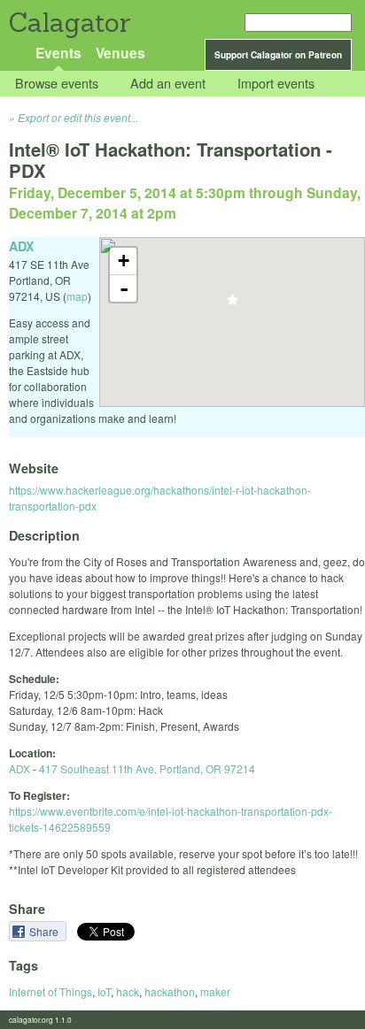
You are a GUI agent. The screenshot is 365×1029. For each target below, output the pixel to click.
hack (127, 991)
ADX (19, 768)
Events (58, 52)
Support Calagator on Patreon (278, 55)
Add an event (168, 83)
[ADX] (232, 305)
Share (45, 931)
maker (215, 991)
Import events (276, 83)
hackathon (169, 991)
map (77, 295)
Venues (120, 52)
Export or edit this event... (78, 117)
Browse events (56, 83)
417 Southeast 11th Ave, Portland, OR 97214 (147, 768)
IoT (104, 991)
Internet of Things (50, 991)
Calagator (68, 22)
